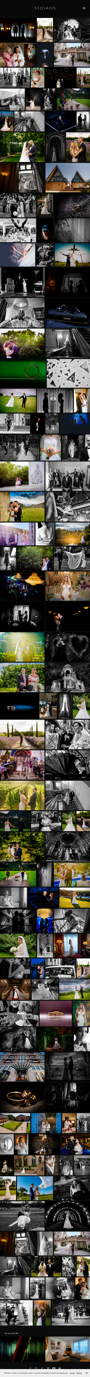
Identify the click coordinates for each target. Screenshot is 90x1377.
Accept (72, 1373)
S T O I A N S (45, 8)
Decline (79, 1373)
